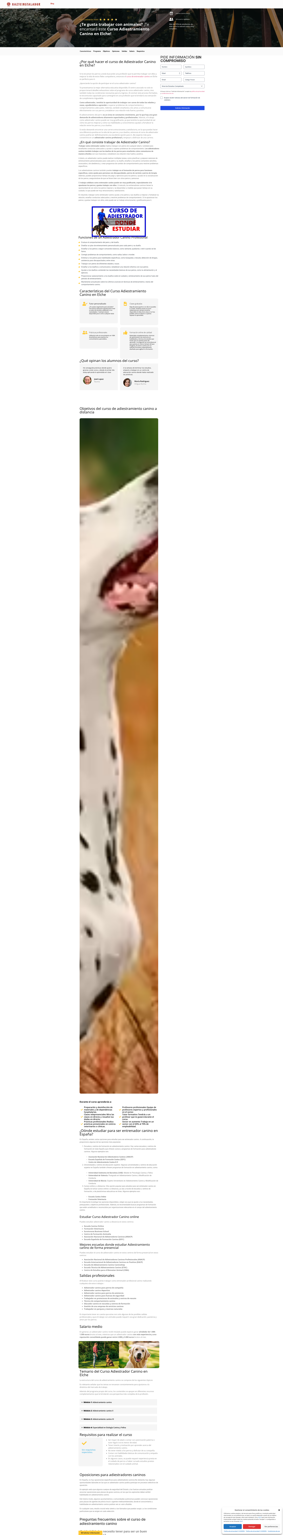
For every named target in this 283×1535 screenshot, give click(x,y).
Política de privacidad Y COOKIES (234, 1531)
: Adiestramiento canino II (98, 1410)
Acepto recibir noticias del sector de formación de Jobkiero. (182, 99)
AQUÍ (259, 1517)
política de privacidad (198, 91)
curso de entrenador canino (138, 76)
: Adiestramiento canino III (99, 1419)
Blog (52, 4)
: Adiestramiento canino (98, 1402)
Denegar (252, 1526)
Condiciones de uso (274, 1531)
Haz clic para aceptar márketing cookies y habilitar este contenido (118, 221)
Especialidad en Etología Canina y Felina (105, 1427)
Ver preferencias (271, 1526)
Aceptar (232, 1526)
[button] (279, 1510)
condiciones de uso (167, 93)
